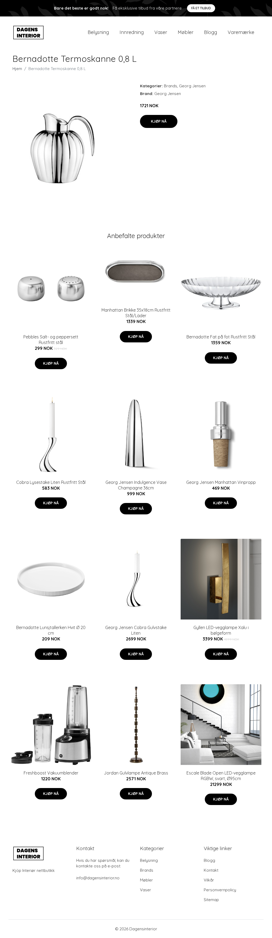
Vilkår (209, 880)
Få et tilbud (201, 8)
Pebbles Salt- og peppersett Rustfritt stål (50, 339)
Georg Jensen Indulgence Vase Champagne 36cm (136, 485)
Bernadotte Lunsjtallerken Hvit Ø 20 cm (51, 630)
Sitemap (211, 899)
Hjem (17, 68)
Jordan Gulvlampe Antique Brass (136, 773)
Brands (170, 85)
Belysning (98, 32)
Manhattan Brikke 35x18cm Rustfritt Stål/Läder (136, 312)
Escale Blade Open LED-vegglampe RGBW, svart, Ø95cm (221, 775)
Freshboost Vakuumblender (51, 773)
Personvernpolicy (220, 889)
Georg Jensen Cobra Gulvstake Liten (136, 630)
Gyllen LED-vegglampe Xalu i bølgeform (221, 630)
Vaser (160, 32)
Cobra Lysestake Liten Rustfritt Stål (51, 482)
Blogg (210, 32)
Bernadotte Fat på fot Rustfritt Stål (220, 336)
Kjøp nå (159, 121)
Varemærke (241, 32)
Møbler (185, 32)
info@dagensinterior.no (98, 877)
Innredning (132, 32)
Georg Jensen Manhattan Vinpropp (221, 482)
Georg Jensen (192, 85)
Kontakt (211, 870)
